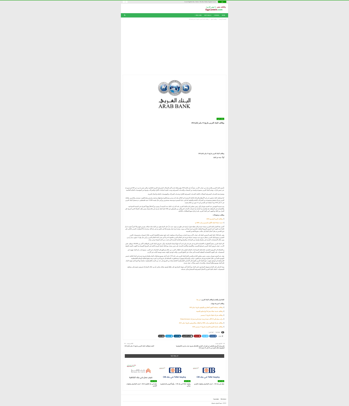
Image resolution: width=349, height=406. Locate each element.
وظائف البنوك (220, 119)
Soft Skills (207, 15)
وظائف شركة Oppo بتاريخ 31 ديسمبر (212, 315)
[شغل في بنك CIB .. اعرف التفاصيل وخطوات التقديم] (208, 371)
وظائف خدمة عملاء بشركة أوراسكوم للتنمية (209, 311)
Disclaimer (223, 399)
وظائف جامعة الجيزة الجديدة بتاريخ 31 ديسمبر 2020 (207, 327)
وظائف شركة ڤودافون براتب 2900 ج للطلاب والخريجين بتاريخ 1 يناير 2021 (201, 323)
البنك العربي (211, 332)
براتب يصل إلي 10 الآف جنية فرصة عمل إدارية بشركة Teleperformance (201, 319)
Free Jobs (199, 15)
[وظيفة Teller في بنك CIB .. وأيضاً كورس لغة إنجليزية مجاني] (175, 371)
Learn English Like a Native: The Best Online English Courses (200, 1)
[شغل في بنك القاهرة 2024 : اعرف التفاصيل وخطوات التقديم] (141, 371)
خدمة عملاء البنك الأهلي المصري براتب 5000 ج (209, 222)
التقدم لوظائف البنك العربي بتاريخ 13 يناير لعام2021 (139, 346)
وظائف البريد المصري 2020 (214, 219)
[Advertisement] (174, 34)
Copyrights (216, 399)
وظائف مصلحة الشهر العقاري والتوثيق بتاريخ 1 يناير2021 (206, 307)
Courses (216, 15)
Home (223, 15)
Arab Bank (217, 332)
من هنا (198, 299)
